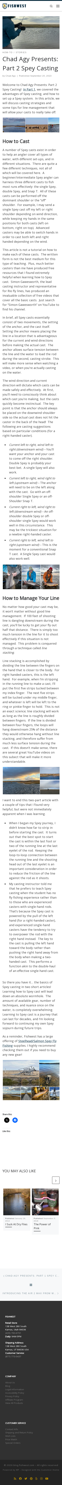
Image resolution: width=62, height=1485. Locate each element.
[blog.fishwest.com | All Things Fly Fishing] (14, 5)
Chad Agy (11, 76)
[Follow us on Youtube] (46, 1479)
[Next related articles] (56, 1180)
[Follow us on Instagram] (41, 1479)
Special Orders (13, 1442)
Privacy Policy (12, 1396)
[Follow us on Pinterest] (31, 1479)
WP (17, 1470)
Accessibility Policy (14, 1392)
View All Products (14, 1403)
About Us (10, 1382)
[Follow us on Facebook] (20, 1479)
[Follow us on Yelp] (36, 1479)
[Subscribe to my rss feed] (15, 1479)
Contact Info (11, 1429)
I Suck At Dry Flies (16, 1224)
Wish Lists (10, 1435)
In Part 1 (29, 89)
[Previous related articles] (47, 1180)
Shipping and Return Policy (19, 1432)
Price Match (11, 1439)
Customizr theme (50, 1470)
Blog (7, 1385)
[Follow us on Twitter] (25, 1479)
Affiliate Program (14, 1399)
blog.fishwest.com (23, 1465)
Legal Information (14, 1389)
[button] (13, 125)
